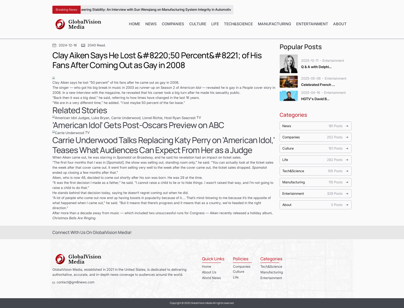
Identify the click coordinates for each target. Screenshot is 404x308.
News (151, 24)
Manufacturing (274, 24)
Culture (197, 24)
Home (134, 24)
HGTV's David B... (315, 99)
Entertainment (312, 24)
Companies (173, 24)
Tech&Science (238, 24)
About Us (209, 272)
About (340, 24)
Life (215, 24)
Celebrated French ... (318, 85)
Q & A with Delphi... (316, 67)
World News (211, 278)
